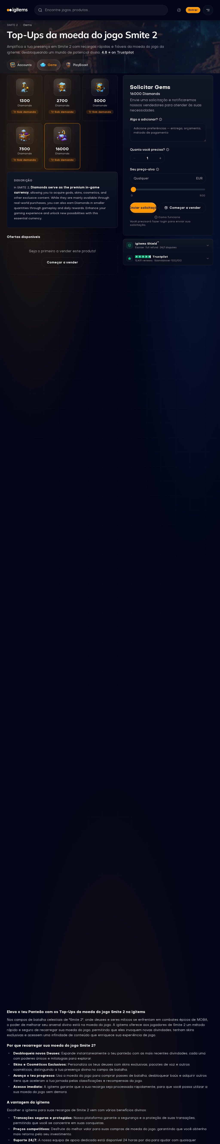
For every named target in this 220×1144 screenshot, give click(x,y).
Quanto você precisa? (147, 150)
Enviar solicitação (143, 208)
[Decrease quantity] (134, 158)
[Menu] (208, 10)
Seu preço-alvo (142, 169)
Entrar (193, 10)
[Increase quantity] (160, 158)
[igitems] (17, 10)
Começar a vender (62, 262)
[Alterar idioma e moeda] (179, 10)
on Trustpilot (118, 52)
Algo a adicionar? (144, 119)
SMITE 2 (12, 25)
